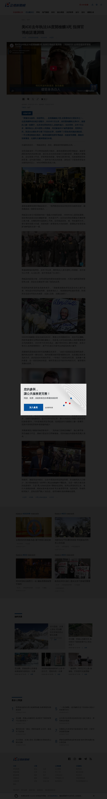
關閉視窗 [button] (50, 407)
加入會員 (33, 407)
